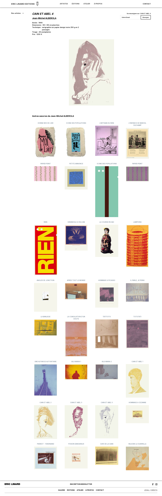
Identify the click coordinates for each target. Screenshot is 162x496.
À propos (98, 4)
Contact (147, 4)
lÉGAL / (147, 490)
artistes (64, 4)
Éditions (75, 4)
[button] (17, 13)
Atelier (86, 4)
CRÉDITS (154, 490)
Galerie (61, 490)
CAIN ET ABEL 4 (145, 13)
